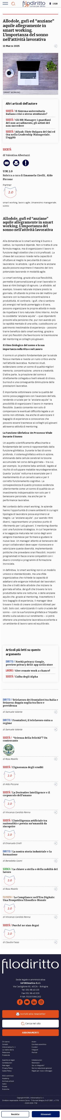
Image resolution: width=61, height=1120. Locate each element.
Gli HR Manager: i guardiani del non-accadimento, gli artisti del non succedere (28, 122)
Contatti (5, 1044)
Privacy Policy (7, 1068)
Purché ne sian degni (25, 925)
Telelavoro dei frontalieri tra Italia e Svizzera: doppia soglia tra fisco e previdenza (30, 702)
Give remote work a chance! (32, 670)
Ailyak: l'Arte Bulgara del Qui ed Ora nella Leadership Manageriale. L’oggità (30, 134)
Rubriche (5, 1089)
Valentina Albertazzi (18, 155)
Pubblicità (6, 1055)
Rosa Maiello (11, 759)
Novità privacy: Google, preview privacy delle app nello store (29, 663)
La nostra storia (8, 1050)
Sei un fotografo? (38, 1065)
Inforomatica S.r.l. (9, 1047)
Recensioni (36, 1063)
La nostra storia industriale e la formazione (27, 853)
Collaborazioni (37, 1060)
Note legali (6, 1065)
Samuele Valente (13, 712)
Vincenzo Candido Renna (17, 812)
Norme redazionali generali (42, 1068)
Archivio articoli (8, 1081)
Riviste (4, 1086)
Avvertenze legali (8, 1060)
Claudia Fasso (12, 942)
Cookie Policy (6, 1071)
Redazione (6, 1052)
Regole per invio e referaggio (42, 1071)
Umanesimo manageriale (43, 202)
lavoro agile (24, 202)
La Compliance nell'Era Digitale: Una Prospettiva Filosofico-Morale (29, 899)
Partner (34, 1052)
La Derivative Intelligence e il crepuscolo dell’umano (26, 794)
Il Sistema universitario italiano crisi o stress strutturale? (26, 112)
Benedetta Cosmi (13, 860)
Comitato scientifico (39, 1044)
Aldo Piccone (11, 784)
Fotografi (35, 1050)
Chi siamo (5, 1042)
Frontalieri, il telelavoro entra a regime (28, 722)
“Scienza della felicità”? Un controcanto (25, 739)
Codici (4, 1084)
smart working (10, 202)
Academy (5, 1078)
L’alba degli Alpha (26, 676)
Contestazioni (7, 1063)
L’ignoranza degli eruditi (27, 767)
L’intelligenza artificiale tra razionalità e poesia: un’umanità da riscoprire (25, 823)
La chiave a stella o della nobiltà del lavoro (30, 870)
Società (7, 149)
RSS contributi (8, 1076)
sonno (6, 206)
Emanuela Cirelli (34, 175)
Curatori (35, 1047)
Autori (34, 1042)
